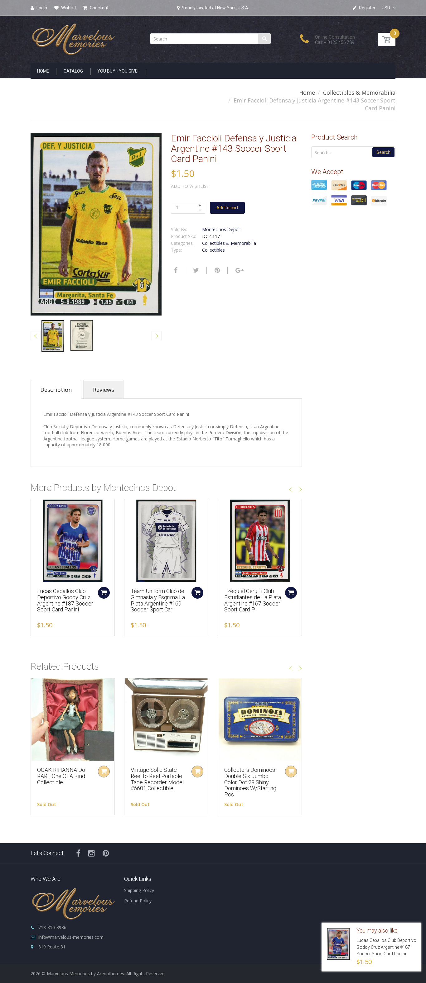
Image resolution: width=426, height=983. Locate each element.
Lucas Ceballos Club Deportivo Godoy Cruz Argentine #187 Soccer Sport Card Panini (65, 600)
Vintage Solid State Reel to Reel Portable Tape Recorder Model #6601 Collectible (157, 779)
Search (383, 152)
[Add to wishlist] (35, 507)
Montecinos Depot (221, 229)
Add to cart (227, 207)
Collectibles (213, 250)
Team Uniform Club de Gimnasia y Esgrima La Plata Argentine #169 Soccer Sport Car (158, 600)
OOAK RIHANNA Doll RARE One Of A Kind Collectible (62, 776)
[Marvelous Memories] (73, 37)
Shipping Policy (139, 890)
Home (307, 92)
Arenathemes (110, 973)
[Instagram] (91, 853)
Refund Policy (138, 901)
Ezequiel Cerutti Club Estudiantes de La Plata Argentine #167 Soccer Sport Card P (252, 600)
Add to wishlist (190, 186)
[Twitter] (195, 270)
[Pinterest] (106, 853)
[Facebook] (175, 270)
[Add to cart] (104, 593)
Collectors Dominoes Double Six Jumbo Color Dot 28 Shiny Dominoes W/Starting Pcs (250, 782)
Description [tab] (56, 389)
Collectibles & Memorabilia (359, 92)
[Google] (238, 270)
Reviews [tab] (103, 389)
